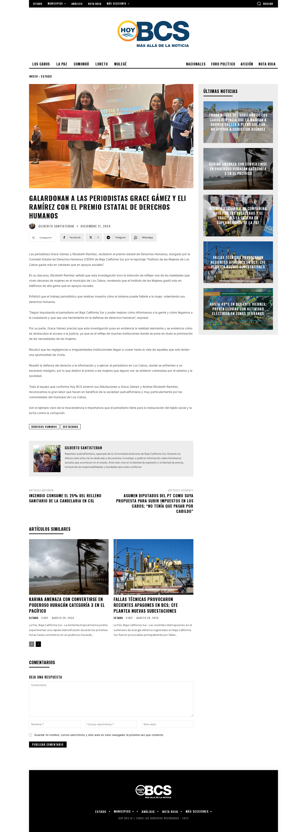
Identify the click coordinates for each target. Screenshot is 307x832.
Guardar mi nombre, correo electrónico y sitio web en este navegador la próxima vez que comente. (99, 735)
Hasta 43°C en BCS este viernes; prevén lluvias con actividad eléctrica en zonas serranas (238, 309)
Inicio (33, 76)
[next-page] (38, 644)
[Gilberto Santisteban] (33, 226)
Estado (46, 76)
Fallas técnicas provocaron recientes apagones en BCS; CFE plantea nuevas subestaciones (146, 605)
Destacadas (70, 426)
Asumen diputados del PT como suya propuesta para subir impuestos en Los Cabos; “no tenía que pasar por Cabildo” (154, 503)
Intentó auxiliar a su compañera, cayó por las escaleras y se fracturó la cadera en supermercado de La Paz (238, 215)
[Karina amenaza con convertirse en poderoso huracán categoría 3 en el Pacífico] (69, 567)
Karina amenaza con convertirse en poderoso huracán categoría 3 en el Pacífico (67, 605)
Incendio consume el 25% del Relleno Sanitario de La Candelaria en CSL (65, 498)
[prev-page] (31, 644)
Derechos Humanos (44, 426)
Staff (44, 618)
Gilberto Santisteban (56, 226)
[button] (265, 3)
